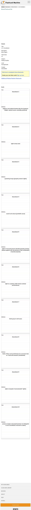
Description (4, 50)
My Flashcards (5, 484)
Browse (3, 491)
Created (3, 67)
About (3, 494)
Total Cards (4, 54)
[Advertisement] (15, 26)
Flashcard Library (6, 487)
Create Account (15, 505)
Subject (3, 58)
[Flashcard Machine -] (10, 3)
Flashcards (7, 6)
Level (2, 63)
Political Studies (14, 6)
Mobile (3, 500)
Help (2, 497)
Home (3, 6)
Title (2, 46)
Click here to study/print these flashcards (12, 72)
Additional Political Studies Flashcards (11, 78)
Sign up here (20, 75)
